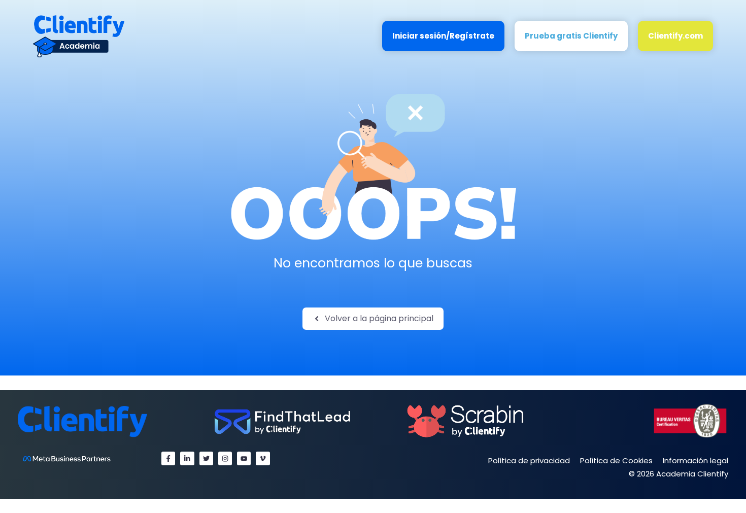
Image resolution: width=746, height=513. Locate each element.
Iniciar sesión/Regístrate (443, 35)
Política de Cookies (616, 460)
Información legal (695, 460)
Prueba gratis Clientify (571, 35)
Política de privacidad (529, 460)
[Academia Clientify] (78, 36)
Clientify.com (675, 35)
